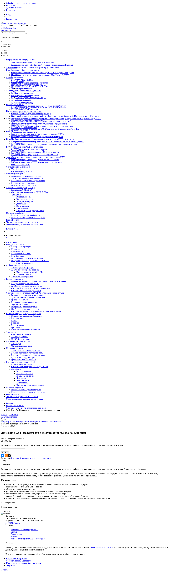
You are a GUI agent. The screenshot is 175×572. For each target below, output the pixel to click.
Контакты (10, 5)
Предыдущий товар (9, 414)
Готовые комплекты (15, 104)
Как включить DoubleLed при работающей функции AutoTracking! (42, 65)
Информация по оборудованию (21, 60)
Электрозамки (22, 206)
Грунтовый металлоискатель (23, 185)
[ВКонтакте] (2, 455)
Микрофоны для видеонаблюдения (26, 141)
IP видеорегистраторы (21, 72)
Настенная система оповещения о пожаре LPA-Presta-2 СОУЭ (40, 75)
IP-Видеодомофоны (25, 201)
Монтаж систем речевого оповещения (28, 217)
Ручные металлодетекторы (23, 183)
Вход (8, 14)
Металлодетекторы (14, 174)
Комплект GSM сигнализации (25, 70)
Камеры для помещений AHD (29, 98)
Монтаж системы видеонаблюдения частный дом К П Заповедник (42, 126)
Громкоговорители (19, 125)
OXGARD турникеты (20, 164)
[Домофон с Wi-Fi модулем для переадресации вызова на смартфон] (31, 421)
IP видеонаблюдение (15, 70)
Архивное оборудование (22, 102)
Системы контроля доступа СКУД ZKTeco (29, 192)
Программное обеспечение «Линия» (27, 84)
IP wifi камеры (17, 81)
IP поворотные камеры (21, 79)
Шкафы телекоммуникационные (25, 155)
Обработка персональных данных (21, 3)
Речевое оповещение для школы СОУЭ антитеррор (35, 152)
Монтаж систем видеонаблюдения (26, 215)
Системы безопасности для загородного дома (31, 114)
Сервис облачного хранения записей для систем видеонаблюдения (42, 72)
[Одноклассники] (6, 455)
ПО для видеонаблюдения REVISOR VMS (30, 86)
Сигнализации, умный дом (18, 167)
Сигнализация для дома (21, 171)
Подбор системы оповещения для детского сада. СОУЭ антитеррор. (43, 139)
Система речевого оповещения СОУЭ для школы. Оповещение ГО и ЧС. (45, 129)
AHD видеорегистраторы (22, 93)
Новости (10, 131)
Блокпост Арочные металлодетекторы (28, 181)
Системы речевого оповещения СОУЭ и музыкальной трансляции (35, 118)
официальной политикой (102, 547)
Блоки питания (17, 144)
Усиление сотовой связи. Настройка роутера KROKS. (36, 67)
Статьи (14, 532)
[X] (9, 455)
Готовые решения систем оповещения (27, 121)
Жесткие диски (17, 151)
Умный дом (16, 169)
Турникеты (11, 158)
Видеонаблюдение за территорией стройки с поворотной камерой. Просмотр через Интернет (55, 116)
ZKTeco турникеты (19, 162)
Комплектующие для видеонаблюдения (23, 139)
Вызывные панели (24, 199)
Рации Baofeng (12, 220)
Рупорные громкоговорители (24, 128)
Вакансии (10, 10)
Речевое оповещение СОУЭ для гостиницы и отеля (35, 159)
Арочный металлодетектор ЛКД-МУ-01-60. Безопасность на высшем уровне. (47, 142)
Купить (4, 453)
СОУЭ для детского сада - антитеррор (29, 149)
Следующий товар (9, 417)
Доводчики (21, 204)
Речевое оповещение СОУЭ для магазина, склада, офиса (37, 162)
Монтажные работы (15, 213)
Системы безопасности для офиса (26, 116)
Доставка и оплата (14, 8)
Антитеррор (11, 68)
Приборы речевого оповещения (25, 134)
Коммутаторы (17, 77)
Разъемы (15, 148)
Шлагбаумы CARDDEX (21, 190)
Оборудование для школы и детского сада (24, 224)
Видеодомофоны (23, 197)
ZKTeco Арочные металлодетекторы (27, 178)
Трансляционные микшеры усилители (28, 123)
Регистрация (11, 19)
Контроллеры (22, 208)
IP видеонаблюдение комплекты (25, 109)
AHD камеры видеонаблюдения (25, 95)
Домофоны (16, 194)
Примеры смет (17, 534)
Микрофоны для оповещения (24, 132)
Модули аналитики (24, 88)
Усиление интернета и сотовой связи (22, 222)
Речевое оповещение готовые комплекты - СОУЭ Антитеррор (38, 107)
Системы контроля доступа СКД (20, 187)
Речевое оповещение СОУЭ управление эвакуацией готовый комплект (44, 144)
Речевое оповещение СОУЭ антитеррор (24, 147)
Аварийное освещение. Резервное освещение (32, 62)
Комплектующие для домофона (30, 211)
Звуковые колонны (19, 130)
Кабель (14, 146)
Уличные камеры (23, 100)
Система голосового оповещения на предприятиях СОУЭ (38, 157)
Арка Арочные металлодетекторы (26, 176)
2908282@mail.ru (8, 28)
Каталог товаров (13, 229)
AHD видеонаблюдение (16, 91)
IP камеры (15, 75)
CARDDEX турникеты (21, 160)
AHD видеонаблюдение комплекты (26, 111)
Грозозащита (16, 153)
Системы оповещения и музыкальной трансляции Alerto (36, 137)
